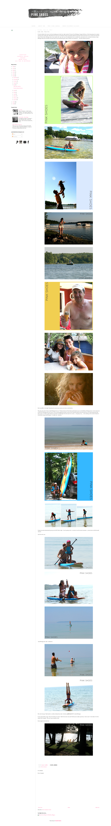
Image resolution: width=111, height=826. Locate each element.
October (15, 81)
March (15, 96)
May (15, 92)
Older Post (97, 807)
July (14, 84)
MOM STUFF (23, 59)
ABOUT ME (41, 26)
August (15, 83)
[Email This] (50, 765)
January (15, 99)
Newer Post (40, 807)
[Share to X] (53, 765)
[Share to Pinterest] (56, 765)
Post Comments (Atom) (47, 809)
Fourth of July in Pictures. (18, 88)
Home (69, 807)
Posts (14, 134)
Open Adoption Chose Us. (17, 124)
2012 (14, 102)
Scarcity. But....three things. (23, 117)
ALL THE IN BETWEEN (22, 61)
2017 (14, 68)
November (16, 79)
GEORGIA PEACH (22, 56)
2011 (13, 103)
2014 (14, 74)
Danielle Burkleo (58, 820)
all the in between (44, 766)
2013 (13, 75)
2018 (14, 66)
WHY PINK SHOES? (54, 26)
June (15, 90)
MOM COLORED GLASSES (71, 26)
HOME (34, 26)
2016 (14, 70)
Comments (15, 136)
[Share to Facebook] (55, 765)
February (15, 97)
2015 (14, 72)
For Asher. (20, 109)
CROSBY (23, 58)
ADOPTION (22, 54)
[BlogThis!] (52, 765)
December (16, 77)
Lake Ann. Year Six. (17, 86)
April (15, 94)
